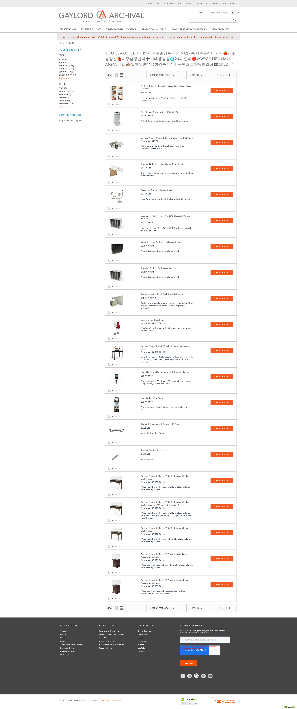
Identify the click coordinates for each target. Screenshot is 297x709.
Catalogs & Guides (68, 651)
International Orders (196, 3)
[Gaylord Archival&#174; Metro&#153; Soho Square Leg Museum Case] (116, 360)
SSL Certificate (208, 698)
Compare (110, 104)
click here (215, 37)
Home (61, 43)
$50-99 (65, 62)
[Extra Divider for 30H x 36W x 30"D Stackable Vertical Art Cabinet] (116, 230)
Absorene (65, 94)
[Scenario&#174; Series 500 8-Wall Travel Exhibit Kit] (116, 308)
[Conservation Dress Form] (116, 334)
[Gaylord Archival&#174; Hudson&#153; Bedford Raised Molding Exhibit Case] (116, 490)
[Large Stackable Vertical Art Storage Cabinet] (116, 256)
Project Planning (105, 638)
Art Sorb (64, 100)
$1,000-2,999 (67, 75)
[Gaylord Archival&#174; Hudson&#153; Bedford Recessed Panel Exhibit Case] (116, 542)
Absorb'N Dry (67, 91)
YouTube (141, 648)
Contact (215, 3)
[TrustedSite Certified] (189, 701)
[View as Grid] (115, 74)
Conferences (143, 634)
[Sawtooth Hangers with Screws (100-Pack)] (116, 438)
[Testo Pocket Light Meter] (116, 412)
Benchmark (66, 103)
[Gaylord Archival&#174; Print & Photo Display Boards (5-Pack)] (116, 152)
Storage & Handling (154, 29)
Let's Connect (145, 625)
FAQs (62, 641)
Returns (63, 634)
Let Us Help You (68, 625)
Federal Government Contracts (112, 634)
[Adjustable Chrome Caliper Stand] (116, 204)
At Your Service (107, 625)
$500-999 (66, 71)
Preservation (68, 29)
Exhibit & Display (91, 29)
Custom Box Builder (173, 3)
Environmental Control (121, 29)
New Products (221, 29)
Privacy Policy (105, 700)
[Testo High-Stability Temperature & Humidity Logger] (116, 386)
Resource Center (106, 648)
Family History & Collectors (189, 29)
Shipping (63, 638)
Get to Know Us (144, 631)
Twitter (141, 645)
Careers (141, 638)
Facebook (142, 641)
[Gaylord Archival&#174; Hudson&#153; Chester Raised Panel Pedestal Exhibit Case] (116, 568)
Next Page (229, 75)
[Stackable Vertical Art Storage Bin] (116, 282)
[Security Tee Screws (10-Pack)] (116, 464)
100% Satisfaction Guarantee (72, 645)
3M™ (63, 88)
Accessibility (116, 700)
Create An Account (218, 13)
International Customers (109, 631)
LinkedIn (141, 651)
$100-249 (66, 65)
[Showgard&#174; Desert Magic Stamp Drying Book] (116, 178)
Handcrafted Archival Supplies (111, 645)
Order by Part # (153, 3)
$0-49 (64, 59)
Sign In (200, 13)
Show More (64, 78)
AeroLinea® (66, 97)
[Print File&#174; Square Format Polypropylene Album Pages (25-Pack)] (116, 100)
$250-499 (66, 68)
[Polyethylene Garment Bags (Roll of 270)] (116, 126)
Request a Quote (67, 648)
